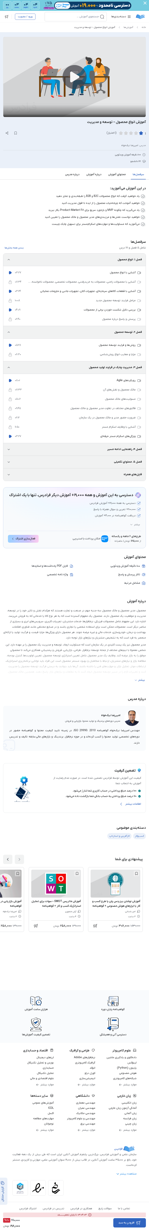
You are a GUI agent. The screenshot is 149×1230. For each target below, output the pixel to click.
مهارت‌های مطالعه (43, 1118)
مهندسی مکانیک (85, 1113)
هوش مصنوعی (128, 1073)
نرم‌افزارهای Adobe (84, 1057)
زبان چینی (131, 1124)
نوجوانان (49, 1124)
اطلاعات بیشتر (133, 804)
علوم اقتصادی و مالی (42, 1078)
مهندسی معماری (85, 1103)
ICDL (51, 1108)
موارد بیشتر (130, 1084)
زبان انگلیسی (129, 1103)
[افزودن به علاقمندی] (136, 873)
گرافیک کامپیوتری (85, 1063)
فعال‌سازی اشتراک (25, 539)
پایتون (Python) (127, 1068)
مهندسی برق (87, 1124)
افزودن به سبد (126, 1223)
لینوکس (132, 1063)
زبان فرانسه (130, 1118)
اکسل (51, 1113)
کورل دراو (90, 1073)
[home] (140, 16)
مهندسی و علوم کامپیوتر (81, 1118)
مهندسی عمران (86, 1108)
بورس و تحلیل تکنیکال (40, 1063)
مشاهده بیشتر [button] (128, 1174)
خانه (144, 27)
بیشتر (137, 524)
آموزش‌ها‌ (128, 27)
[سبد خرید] (7, 17)
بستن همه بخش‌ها (14, 247)
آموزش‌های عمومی (43, 1103)
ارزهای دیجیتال (45, 1057)
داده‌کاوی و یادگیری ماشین (122, 1057)
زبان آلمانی (130, 1113)
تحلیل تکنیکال (45, 1073)
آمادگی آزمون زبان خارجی (123, 1108)
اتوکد (92, 1068)
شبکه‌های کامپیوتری (125, 1078)
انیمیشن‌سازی (87, 1078)
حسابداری (48, 1068)
